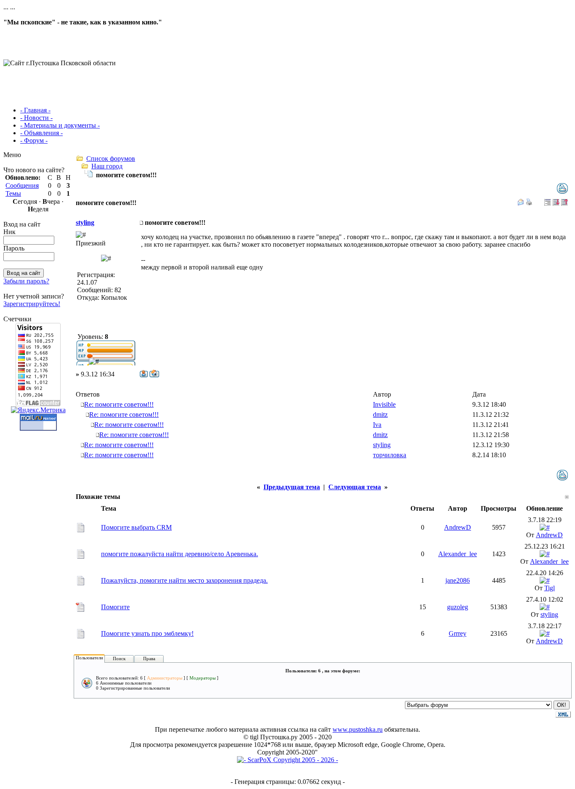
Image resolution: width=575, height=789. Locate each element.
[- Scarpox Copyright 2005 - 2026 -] (287, 759)
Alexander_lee (457, 553)
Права (149, 658)
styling (85, 222)
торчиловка (389, 454)
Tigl (549, 588)
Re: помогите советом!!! (119, 404)
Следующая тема (354, 486)
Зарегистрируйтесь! (31, 303)
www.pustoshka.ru (358, 729)
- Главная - (35, 110)
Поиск (119, 658)
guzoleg (457, 606)
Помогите (115, 606)
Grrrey (457, 633)
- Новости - (36, 117)
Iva (377, 424)
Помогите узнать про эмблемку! (147, 633)
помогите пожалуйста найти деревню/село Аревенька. (179, 553)
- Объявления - (41, 132)
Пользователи (89, 657)
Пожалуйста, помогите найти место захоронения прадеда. (184, 580)
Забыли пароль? (26, 281)
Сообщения (22, 185)
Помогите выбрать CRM (136, 527)
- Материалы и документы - (60, 125)
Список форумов (110, 158)
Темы (13, 193)
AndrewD (457, 527)
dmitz (380, 414)
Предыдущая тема (292, 486)
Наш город (106, 166)
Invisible (384, 404)
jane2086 (457, 580)
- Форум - (34, 140)
